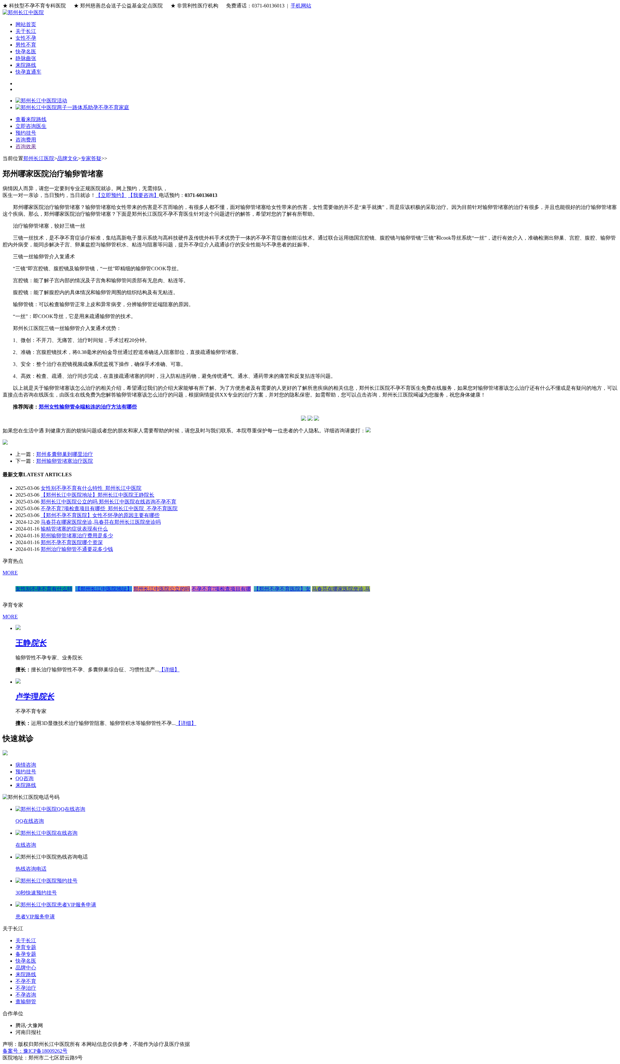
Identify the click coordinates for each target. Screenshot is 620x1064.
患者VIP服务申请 (35, 916)
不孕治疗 (26, 988)
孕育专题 (26, 947)
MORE (10, 572)
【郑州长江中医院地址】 (103, 589)
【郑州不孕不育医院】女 (282, 589)
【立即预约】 (111, 195)
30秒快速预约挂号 (36, 892)
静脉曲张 (26, 58)
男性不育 (26, 44)
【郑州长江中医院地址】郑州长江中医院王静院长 (97, 495)
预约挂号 (26, 771)
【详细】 (169, 669)
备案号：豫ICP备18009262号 (35, 1051)
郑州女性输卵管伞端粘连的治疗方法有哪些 (88, 406)
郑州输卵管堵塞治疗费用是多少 (77, 535)
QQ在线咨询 (30, 821)
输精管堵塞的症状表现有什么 (74, 529)
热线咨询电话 (31, 869)
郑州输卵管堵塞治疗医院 (64, 461)
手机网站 (301, 5)
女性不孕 (26, 38)
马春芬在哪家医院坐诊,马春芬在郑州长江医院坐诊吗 (101, 522)
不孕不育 (26, 981)
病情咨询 (26, 765)
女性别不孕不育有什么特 (44, 589)
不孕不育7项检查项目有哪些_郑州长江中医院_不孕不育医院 (109, 508)
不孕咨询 (26, 994)
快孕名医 (26, 51)
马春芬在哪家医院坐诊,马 (341, 589)
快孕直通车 (28, 72)
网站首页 (26, 24)
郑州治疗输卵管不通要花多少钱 (77, 549)
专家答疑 (91, 158)
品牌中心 (26, 967)
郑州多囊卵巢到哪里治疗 (64, 454)
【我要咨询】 (143, 195)
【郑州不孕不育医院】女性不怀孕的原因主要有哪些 (100, 515)
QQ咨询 (25, 778)
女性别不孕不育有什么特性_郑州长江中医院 (91, 488)
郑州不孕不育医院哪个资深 (72, 542)
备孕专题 (26, 954)
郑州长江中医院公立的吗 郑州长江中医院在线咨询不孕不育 (108, 501)
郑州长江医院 (38, 158)
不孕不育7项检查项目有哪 (221, 589)
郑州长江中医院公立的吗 (161, 589)
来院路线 (26, 65)
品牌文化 (67, 158)
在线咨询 (26, 845)
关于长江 (26, 31)
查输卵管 (26, 1001)
